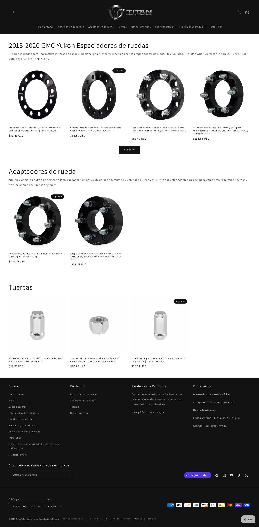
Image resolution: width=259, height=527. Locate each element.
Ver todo (129, 149)
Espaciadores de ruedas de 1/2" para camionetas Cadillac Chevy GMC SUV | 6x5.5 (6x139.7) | (95, 129)
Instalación (15, 437)
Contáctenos (16, 394)
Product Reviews (18, 454)
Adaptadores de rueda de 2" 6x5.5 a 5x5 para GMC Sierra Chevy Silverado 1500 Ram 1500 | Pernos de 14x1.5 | (96, 256)
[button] (13, 12)
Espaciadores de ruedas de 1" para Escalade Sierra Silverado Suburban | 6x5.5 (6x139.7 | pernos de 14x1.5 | (159, 130)
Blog (11, 400)
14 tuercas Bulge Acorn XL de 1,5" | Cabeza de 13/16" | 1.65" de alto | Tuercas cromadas (36, 360)
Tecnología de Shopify (49, 519)
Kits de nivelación (80, 412)
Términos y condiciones (22, 425)
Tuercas (74, 406)
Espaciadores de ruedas (83, 394)
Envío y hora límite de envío (24, 431)
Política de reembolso (73, 518)
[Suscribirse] (68, 475)
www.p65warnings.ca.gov (148, 412)
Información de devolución (24, 412)
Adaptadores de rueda (83, 400)
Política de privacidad (96, 518)
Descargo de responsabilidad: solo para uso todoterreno (34, 446)
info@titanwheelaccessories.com (214, 402)
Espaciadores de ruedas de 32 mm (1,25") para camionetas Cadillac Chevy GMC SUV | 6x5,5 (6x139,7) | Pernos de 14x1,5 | (221, 130)
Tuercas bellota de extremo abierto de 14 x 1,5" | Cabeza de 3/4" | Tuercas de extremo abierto (95, 360)
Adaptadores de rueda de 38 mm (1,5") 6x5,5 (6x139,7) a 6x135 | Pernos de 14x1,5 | (36, 255)
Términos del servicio (120, 518)
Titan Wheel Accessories (27, 519)
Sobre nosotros (17, 406)
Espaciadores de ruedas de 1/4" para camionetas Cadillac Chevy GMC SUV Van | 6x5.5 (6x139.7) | (34, 129)
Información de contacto (145, 518)
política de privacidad (21, 419)
